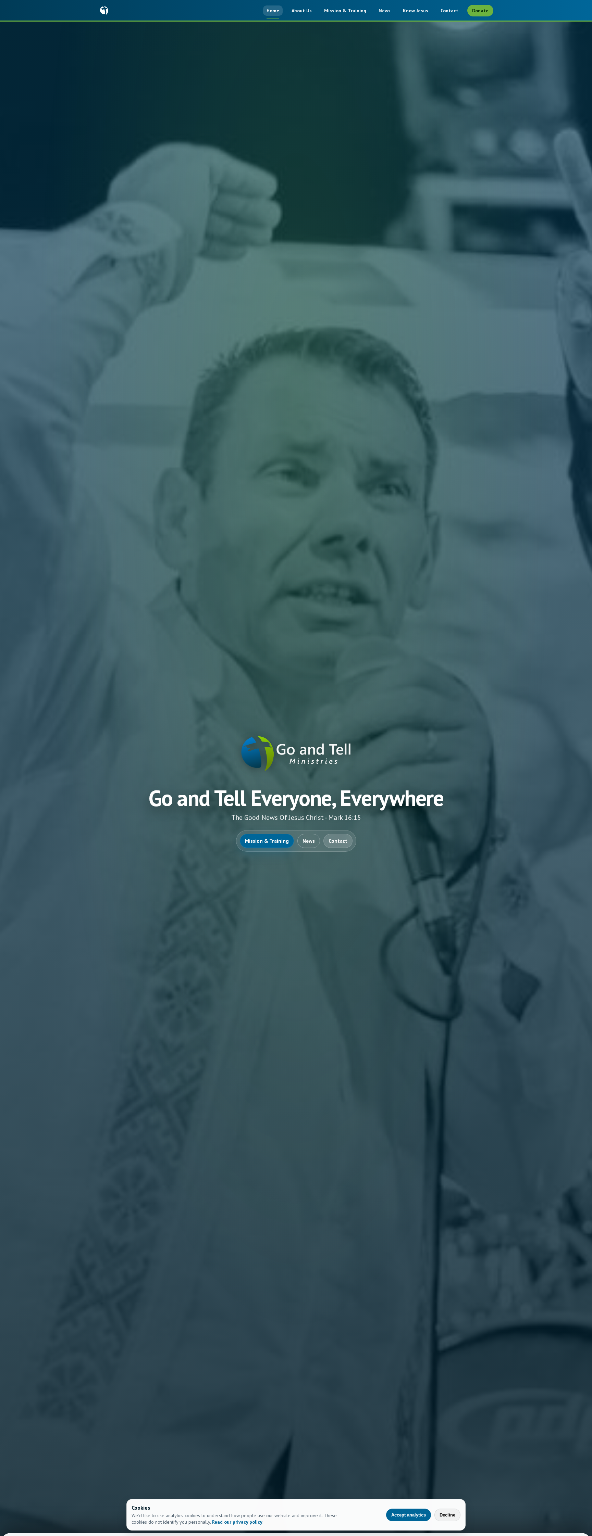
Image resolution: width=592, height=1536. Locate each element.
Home (273, 11)
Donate (480, 11)
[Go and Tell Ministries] (104, 10)
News (385, 11)
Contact (449, 11)
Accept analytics (408, 1515)
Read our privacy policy (237, 1522)
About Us (302, 11)
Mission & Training (345, 11)
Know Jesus (415, 11)
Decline (447, 1515)
